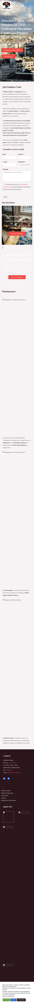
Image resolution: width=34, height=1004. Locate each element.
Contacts (3, 798)
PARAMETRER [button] (21, 1000)
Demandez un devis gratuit (12, 50)
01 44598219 (8, 770)
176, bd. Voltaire (12, 763)
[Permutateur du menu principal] (30, 6)
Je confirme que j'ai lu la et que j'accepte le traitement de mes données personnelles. (17, 186)
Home (2, 788)
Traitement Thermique (7, 793)
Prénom (21, 154)
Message (6, 169)
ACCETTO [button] (6, 1000)
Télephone (21, 162)
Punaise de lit (4, 795)
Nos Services (8, 56)
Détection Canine (5, 790)
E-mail (5, 162)
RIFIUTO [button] (13, 1000)
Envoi (5, 197)
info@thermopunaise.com (14, 772)
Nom (5, 154)
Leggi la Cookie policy (8, 996)
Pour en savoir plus (17, 233)
